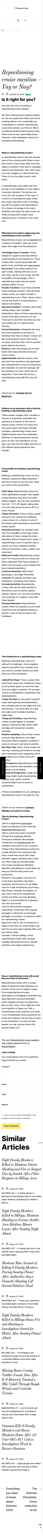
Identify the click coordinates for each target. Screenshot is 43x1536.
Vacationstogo (24, 842)
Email (4, 1094)
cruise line (18, 836)
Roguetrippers (8, 1046)
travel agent (26, 823)
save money (34, 265)
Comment (6, 1067)
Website (5, 1105)
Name (5, 1084)
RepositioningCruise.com (13, 830)
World (28, 94)
